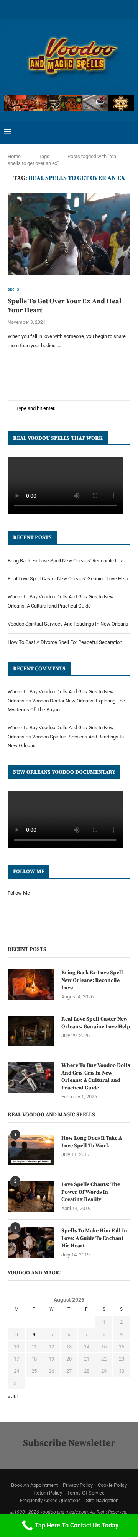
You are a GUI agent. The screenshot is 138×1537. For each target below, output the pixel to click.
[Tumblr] (79, 8)
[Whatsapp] (109, 8)
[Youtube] (89, 8)
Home (14, 156)
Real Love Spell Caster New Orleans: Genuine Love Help (68, 578)
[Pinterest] (49, 8)
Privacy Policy (78, 1485)
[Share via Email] (86, 359)
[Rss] (119, 8)
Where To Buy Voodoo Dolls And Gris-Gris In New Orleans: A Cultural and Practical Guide (95, 1076)
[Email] (99, 8)
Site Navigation (102, 1500)
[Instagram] (39, 8)
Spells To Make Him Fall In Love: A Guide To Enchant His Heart (94, 1238)
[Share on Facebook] (61, 359)
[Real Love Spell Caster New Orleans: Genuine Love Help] (31, 1031)
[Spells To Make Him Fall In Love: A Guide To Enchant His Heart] (31, 1242)
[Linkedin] (59, 8)
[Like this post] (52, 359)
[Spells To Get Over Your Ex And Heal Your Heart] (69, 234)
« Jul (13, 1396)
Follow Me (19, 893)
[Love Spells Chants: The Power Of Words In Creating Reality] (31, 1196)
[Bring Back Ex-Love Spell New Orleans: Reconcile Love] (31, 984)
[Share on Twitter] (69, 359)
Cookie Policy (112, 1485)
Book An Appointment (34, 1485)
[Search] (130, 132)
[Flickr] (69, 8)
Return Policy (48, 1493)
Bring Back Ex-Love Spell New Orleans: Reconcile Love (66, 561)
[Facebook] (19, 8)
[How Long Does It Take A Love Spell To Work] (31, 1150)
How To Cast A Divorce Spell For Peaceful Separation (65, 642)
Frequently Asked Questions (50, 1500)
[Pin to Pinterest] (78, 359)
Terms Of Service (86, 1493)
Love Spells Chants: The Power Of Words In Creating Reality (90, 1192)
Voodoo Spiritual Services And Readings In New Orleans (68, 624)
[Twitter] (29, 8)
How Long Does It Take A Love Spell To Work (91, 1142)
